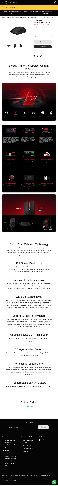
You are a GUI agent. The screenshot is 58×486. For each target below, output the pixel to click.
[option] (15, 13)
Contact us (29, 475)
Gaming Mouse (10, 17)
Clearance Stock (24, 478)
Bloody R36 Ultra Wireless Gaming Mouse (26, 17)
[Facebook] (40, 440)
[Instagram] (43, 440)
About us (4, 475)
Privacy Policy (36, 475)
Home (3, 17)
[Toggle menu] (2, 2)
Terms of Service (15, 478)
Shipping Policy (6, 478)
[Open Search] (2, 7)
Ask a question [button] (29, 406)
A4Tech (37, 28)
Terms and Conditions (20, 475)
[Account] (51, 2)
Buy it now (42, 47)
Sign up (43, 427)
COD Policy (11, 475)
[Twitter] (45, 440)
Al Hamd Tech (14, 480)
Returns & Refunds (45, 475)
